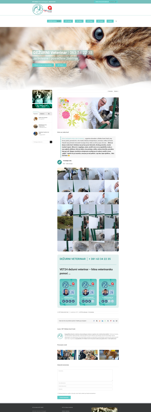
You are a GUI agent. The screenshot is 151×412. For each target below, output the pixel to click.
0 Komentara (91, 312)
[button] (116, 21)
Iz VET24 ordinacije (83, 312)
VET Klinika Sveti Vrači (63, 312)
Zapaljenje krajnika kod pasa (44, 133)
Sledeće (116, 91)
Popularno (35, 113)
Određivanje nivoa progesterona (43, 125)
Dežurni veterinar (65, 411)
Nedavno (42, 113)
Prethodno (110, 91)
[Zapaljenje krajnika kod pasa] (36, 132)
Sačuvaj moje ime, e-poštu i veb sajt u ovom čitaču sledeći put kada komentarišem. (77, 393)
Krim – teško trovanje (68, 163)
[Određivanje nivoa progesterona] (36, 125)
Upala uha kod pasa (43, 117)
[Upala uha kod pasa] (36, 117)
